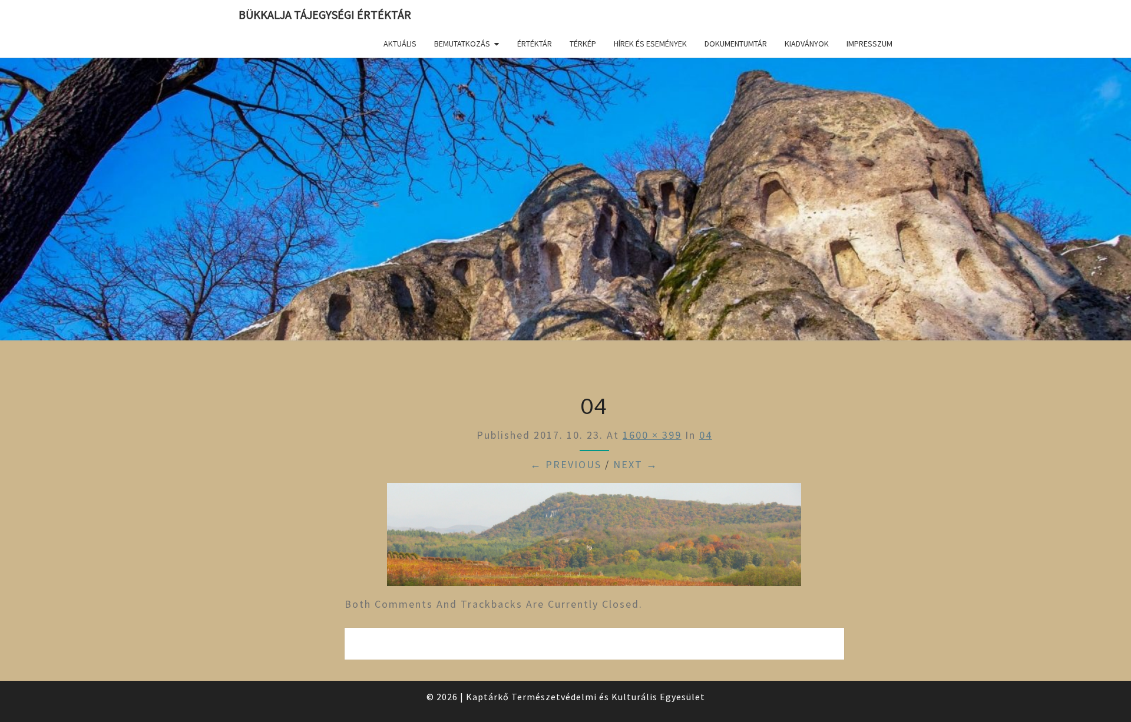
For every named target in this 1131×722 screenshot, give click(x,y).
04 (705, 435)
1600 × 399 (652, 435)
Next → (635, 464)
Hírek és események (650, 43)
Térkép (583, 43)
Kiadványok (807, 43)
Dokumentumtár (736, 43)
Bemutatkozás (462, 43)
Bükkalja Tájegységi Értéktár (325, 14)
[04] (594, 538)
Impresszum (869, 43)
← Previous (565, 464)
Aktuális (399, 43)
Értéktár (534, 43)
